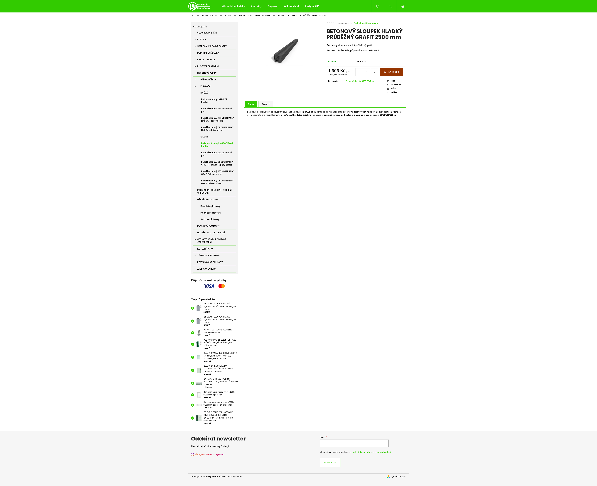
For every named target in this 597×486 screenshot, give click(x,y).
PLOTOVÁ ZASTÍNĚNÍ (208, 66)
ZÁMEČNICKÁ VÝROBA (208, 255)
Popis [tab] (251, 104)
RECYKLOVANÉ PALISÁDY (210, 262)
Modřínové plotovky (210, 212)
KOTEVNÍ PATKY (205, 248)
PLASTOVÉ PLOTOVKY (208, 226)
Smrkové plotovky (209, 219)
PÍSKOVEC (205, 86)
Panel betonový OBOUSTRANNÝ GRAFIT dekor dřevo (217, 182)
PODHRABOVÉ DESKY (208, 53)
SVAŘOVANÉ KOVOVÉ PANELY (212, 46)
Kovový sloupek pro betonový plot (216, 110)
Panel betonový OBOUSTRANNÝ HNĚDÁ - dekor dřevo (217, 129)
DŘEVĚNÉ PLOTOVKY (207, 199)
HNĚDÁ (204, 92)
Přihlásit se (330, 462)
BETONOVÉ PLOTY (206, 73)
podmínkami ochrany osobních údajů (371, 452)
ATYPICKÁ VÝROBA (206, 269)
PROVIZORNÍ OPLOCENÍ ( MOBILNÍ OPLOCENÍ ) (214, 191)
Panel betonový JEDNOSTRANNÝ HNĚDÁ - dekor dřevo (217, 119)
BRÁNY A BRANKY (206, 59)
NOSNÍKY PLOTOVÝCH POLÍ (211, 232)
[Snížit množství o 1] (359, 72)
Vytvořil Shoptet (398, 476)
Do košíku (393, 72)
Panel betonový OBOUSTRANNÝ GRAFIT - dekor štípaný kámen (217, 163)
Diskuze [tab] (266, 104)
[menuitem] (233, 6)
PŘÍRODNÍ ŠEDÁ (208, 79)
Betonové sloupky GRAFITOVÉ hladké (217, 145)
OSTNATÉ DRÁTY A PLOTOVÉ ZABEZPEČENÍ (211, 241)
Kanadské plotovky (210, 206)
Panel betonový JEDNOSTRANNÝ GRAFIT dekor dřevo (217, 173)
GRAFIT (204, 136)
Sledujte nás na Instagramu (209, 454)
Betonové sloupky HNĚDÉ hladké (214, 101)
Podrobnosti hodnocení (366, 23)
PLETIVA (201, 39)
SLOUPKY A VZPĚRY (207, 32)
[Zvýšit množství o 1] (374, 72)
